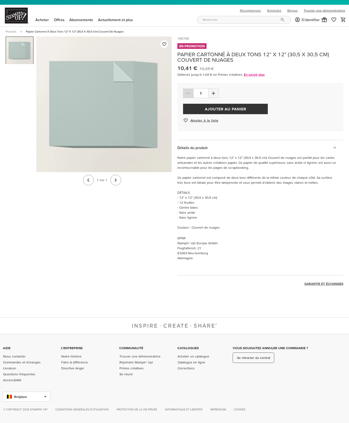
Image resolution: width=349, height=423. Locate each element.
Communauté (131, 348)
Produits (11, 31)
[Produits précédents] (88, 180)
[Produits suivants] (115, 180)
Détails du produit (192, 148)
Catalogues (188, 348)
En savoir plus (254, 74)
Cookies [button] (239, 409)
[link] (334, 20)
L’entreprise (72, 348)
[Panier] (343, 20)
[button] (324, 20)
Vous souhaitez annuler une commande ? (270, 348)
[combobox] (244, 20)
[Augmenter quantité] (213, 93)
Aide (6, 348)
